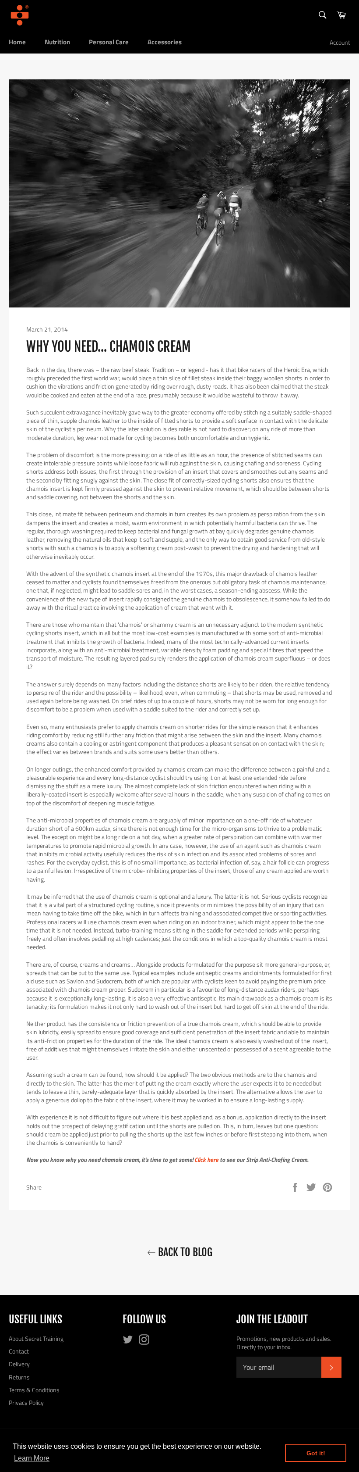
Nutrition (57, 42)
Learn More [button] (31, 1458)
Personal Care (109, 42)
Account (340, 42)
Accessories (165, 42)
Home (17, 42)
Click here (206, 1159)
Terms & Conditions (34, 1389)
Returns (19, 1377)
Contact (19, 1351)
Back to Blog (184, 1252)
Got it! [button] (315, 1453)
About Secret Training (36, 1338)
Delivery (19, 1363)
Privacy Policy (26, 1402)
